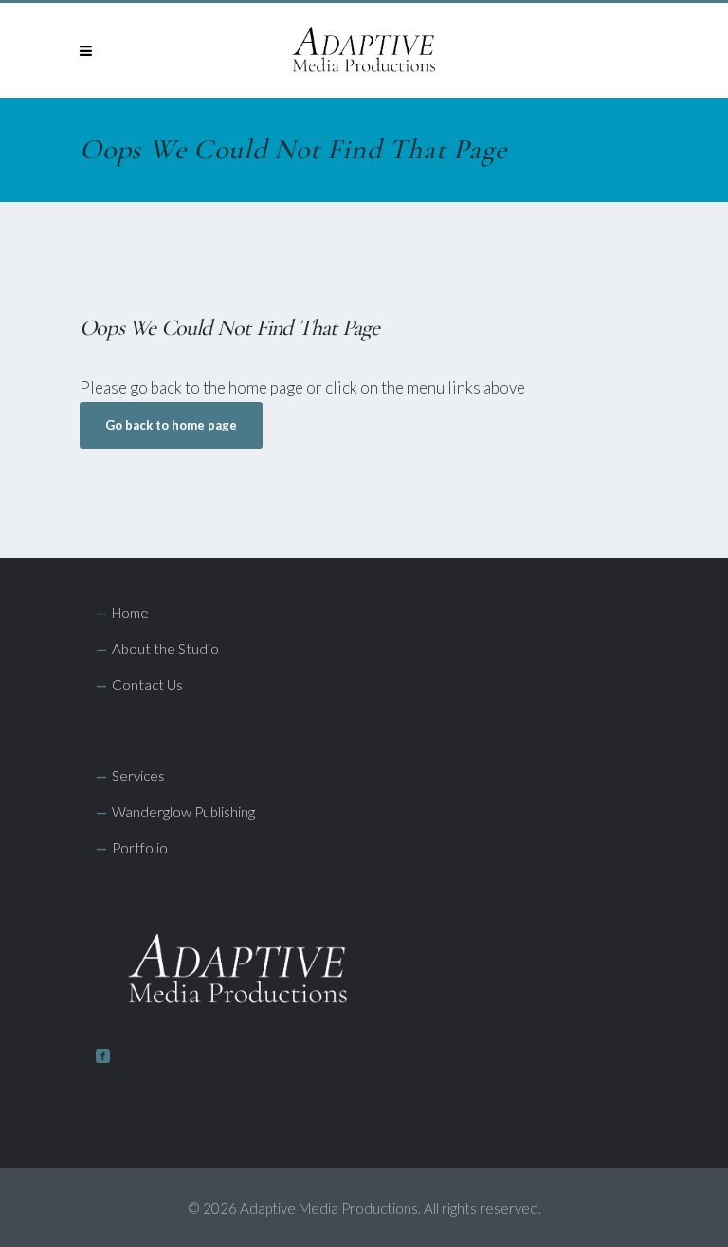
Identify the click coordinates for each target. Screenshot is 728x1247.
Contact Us (147, 684)
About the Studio (165, 648)
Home (130, 612)
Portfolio (140, 847)
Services (138, 775)
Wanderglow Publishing (183, 811)
